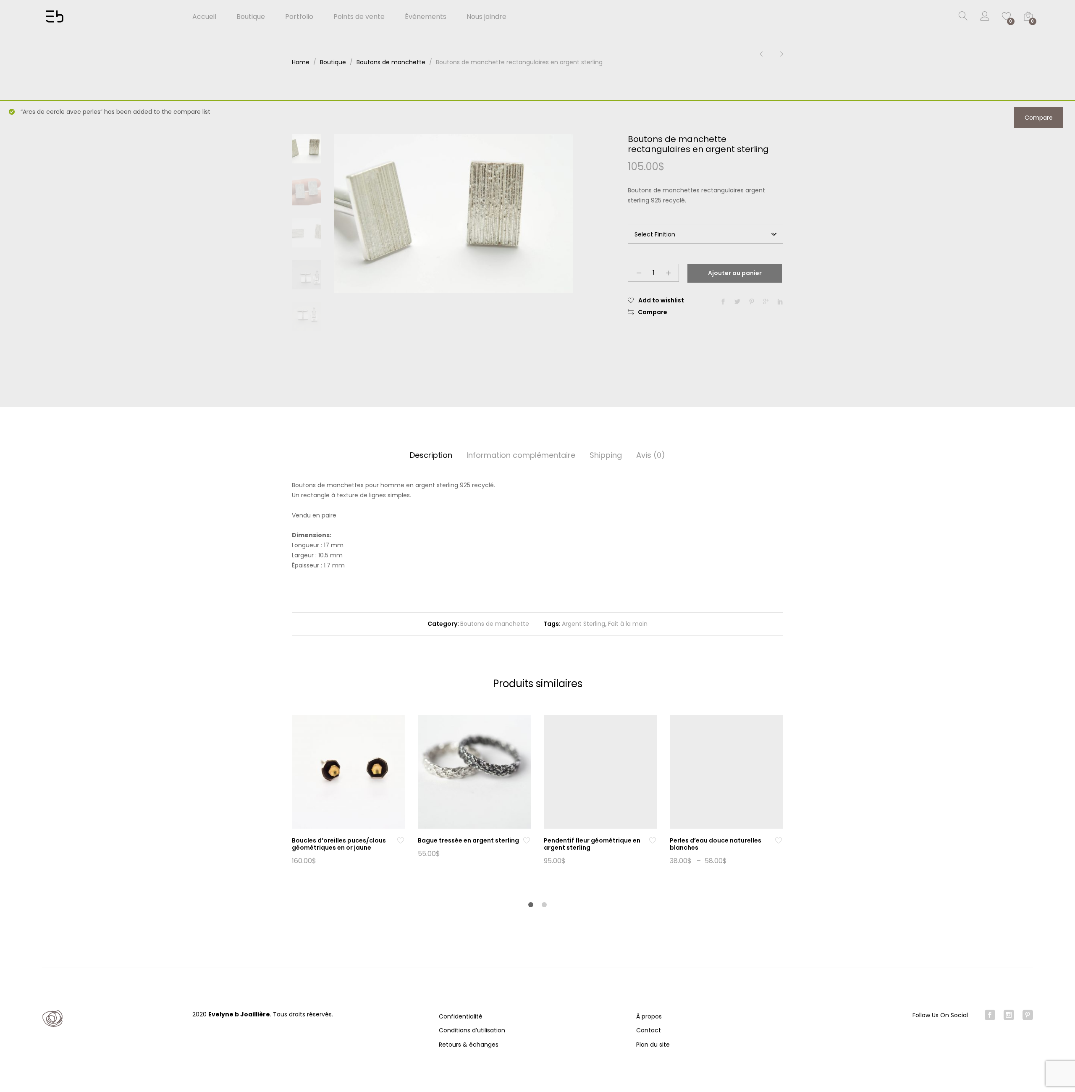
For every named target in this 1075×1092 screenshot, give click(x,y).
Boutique (250, 16)
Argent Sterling (583, 624)
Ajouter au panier (735, 273)
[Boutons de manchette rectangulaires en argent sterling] (723, 302)
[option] (453, 213)
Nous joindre (486, 16)
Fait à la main (628, 624)
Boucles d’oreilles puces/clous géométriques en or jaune (339, 844)
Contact (648, 1030)
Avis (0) (650, 455)
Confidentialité (460, 1016)
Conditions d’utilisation (472, 1030)
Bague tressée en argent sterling (468, 840)
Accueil (204, 16)
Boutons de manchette (494, 624)
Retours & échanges (468, 1044)
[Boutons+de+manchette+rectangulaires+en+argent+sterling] (737, 302)
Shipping (606, 455)
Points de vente (359, 16)
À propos (649, 1016)
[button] (647, 312)
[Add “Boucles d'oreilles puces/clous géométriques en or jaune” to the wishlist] (400, 840)
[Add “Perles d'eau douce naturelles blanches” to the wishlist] (778, 840)
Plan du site (653, 1044)
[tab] (431, 455)
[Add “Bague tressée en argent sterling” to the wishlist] (526, 840)
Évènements (425, 16)
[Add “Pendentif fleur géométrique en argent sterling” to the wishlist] (652, 840)
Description (431, 455)
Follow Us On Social (940, 1015)
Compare (1039, 117)
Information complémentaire (521, 455)
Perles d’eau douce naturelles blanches (715, 844)
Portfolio (299, 16)
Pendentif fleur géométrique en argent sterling (592, 844)
